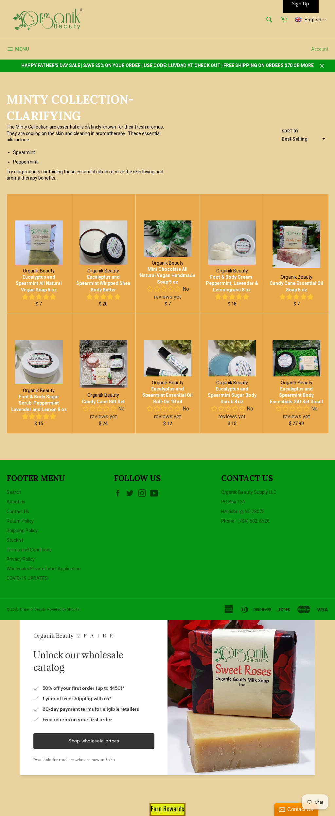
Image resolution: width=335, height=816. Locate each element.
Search (14, 492)
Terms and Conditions (29, 549)
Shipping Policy (22, 530)
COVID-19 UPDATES (27, 578)
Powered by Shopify (63, 609)
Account (319, 49)
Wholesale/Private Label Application (44, 568)
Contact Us (18, 511)
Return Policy (20, 521)
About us (16, 501)
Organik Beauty (32, 609)
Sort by (290, 131)
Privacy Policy (21, 559)
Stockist (15, 540)
